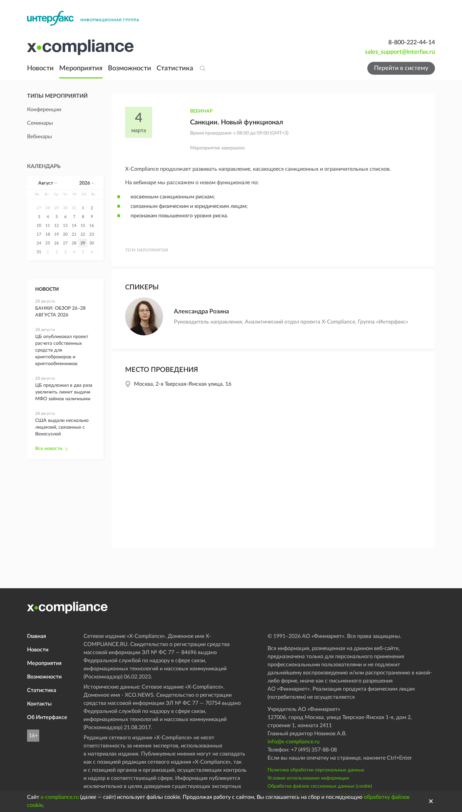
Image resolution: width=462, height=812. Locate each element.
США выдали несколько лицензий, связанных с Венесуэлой (62, 427)
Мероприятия (80, 68)
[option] (38, 208)
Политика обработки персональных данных (316, 770)
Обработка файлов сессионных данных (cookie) (320, 786)
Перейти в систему (401, 68)
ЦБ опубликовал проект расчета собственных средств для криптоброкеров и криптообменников (61, 350)
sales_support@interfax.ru (400, 52)
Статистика (175, 68)
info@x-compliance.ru (294, 741)
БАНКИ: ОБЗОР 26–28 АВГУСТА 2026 (60, 311)
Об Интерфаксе (47, 717)
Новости (40, 68)
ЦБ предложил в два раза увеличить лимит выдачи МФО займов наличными (63, 392)
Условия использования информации (308, 778)
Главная (36, 636)
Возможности (129, 68)
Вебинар (201, 111)
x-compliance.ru (60, 797)
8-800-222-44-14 (411, 43)
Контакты (39, 704)
